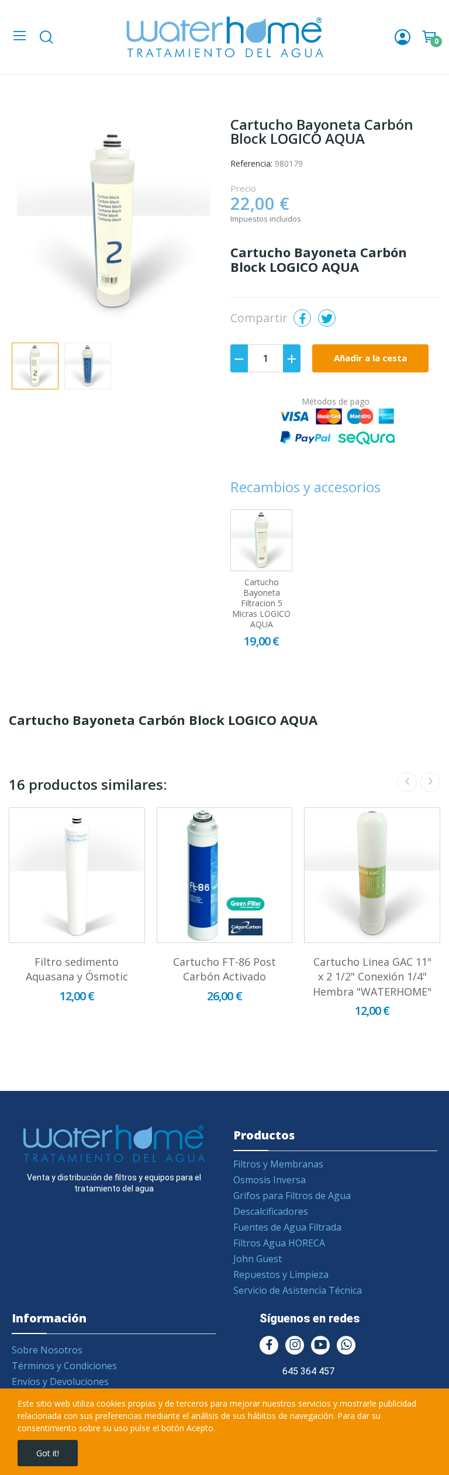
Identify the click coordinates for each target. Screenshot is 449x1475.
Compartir (302, 318)
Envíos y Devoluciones (60, 1381)
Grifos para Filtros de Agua (292, 1195)
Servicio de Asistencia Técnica (297, 1290)
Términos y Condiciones (64, 1366)
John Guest (257, 1259)
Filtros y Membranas (278, 1164)
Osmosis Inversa (269, 1180)
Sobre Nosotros (47, 1350)
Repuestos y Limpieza (281, 1274)
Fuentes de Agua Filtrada (287, 1227)
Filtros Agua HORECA (279, 1243)
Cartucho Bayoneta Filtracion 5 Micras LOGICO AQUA (261, 603)
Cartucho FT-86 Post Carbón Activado (224, 969)
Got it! (47, 1453)
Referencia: (251, 163)
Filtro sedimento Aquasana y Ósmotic (77, 969)
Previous (36, 224)
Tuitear (327, 318)
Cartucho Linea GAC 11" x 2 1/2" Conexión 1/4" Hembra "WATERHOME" (372, 976)
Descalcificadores (270, 1211)
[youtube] (320, 1345)
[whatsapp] (346, 1345)
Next (191, 224)
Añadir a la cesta (370, 358)
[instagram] (294, 1345)
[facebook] (269, 1345)
